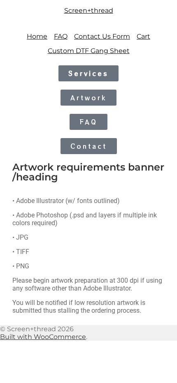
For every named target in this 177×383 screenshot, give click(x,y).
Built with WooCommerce (43, 337)
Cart (143, 36)
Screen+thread (88, 10)
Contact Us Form (102, 36)
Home (37, 36)
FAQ (61, 36)
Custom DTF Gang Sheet (89, 51)
